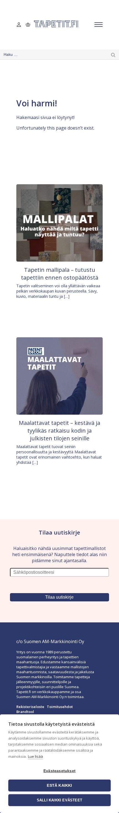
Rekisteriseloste (30, 706)
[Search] (113, 54)
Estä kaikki (59, 785)
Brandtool (25, 711)
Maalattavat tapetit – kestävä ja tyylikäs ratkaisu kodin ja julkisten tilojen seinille (59, 430)
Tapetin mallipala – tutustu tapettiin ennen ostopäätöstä (59, 273)
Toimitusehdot (60, 706)
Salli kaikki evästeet (59, 800)
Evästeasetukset (59, 771)
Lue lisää (35, 756)
